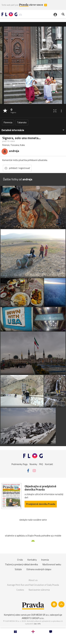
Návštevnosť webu (52, 564)
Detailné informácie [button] (13, 130)
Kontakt (49, 464)
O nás (20, 559)
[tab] (33, 129)
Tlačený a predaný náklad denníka (21, 564)
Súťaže (18, 569)
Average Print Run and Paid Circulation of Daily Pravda (33, 584)
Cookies (20, 589)
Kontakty (32, 559)
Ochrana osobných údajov (38, 569)
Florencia (8, 122)
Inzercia (45, 559)
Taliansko (22, 122)
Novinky (33, 464)
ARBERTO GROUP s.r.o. (33, 618)
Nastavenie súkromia (39, 589)
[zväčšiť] (54, 110)
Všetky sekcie (36, 5)
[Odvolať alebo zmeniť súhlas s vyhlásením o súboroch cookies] (54, 604)
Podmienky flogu (20, 464)
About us (33, 580)
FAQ (41, 464)
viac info (37, 623)
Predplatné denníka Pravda (40, 504)
